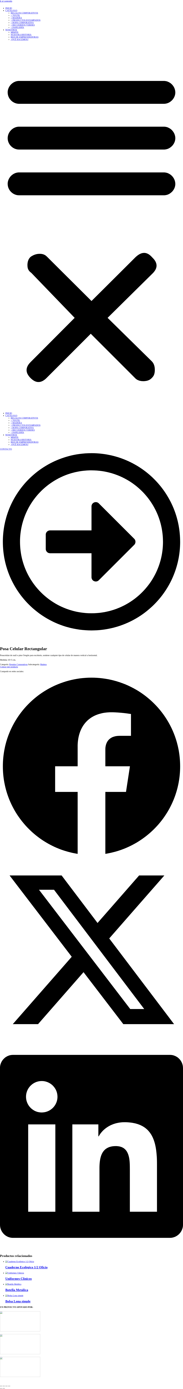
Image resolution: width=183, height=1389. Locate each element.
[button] (91, 226)
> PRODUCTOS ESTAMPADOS (25, 20)
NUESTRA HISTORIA (21, 34)
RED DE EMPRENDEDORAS (24, 37)
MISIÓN (14, 32)
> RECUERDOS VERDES (23, 25)
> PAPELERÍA (17, 27)
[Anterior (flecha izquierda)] (1, 1388)
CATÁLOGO (11, 10)
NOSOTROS (11, 30)
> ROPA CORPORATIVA (22, 22)
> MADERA (16, 18)
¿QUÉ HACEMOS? (19, 39)
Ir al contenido (6, 1)
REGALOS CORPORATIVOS (24, 13)
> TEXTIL (15, 15)
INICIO (8, 8)
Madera (43, 664)
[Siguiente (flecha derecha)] (4, 1388)
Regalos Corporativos (18, 664)
